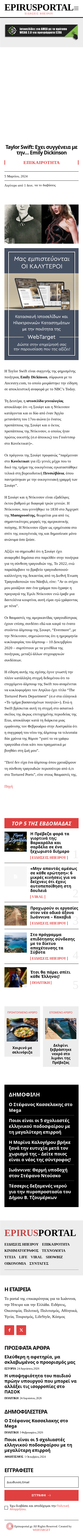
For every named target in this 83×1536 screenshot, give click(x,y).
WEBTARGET (41, 1530)
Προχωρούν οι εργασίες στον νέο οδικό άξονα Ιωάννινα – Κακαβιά (54, 912)
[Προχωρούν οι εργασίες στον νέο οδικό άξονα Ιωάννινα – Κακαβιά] (15, 916)
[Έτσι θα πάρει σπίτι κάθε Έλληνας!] (15, 977)
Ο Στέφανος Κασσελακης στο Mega (40, 1107)
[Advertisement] (41, 91)
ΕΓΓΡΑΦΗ (39, 1495)
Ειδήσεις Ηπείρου (49, 857)
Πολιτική (41, 983)
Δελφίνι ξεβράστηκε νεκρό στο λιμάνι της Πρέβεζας (60, 1054)
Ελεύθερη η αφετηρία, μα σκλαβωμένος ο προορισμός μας (39, 1359)
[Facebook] (8, 198)
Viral (38, 897)
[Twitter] (19, 198)
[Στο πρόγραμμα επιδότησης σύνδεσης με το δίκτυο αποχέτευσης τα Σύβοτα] (15, 942)
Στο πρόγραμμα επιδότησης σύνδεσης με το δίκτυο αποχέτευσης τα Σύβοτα (52, 943)
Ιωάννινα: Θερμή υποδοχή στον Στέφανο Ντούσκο (38, 1173)
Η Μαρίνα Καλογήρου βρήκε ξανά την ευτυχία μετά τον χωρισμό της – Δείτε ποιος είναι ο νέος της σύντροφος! (40, 1151)
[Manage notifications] (9, 1526)
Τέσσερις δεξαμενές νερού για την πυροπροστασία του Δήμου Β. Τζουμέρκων (40, 1191)
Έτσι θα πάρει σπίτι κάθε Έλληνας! (50, 974)
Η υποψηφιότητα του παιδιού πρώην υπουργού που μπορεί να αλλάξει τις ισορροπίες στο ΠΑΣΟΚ (40, 1384)
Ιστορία (10, 1368)
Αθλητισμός (13, 1456)
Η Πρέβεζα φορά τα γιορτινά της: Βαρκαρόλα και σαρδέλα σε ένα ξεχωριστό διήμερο (49, 842)
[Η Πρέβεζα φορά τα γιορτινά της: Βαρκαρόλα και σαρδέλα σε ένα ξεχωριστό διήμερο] (15, 842)
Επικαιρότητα (41, 162)
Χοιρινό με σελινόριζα (22, 1050)
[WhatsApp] (39, 198)
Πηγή (8, 786)
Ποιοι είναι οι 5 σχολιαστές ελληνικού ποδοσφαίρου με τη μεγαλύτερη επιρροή (39, 1126)
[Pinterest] (29, 198)
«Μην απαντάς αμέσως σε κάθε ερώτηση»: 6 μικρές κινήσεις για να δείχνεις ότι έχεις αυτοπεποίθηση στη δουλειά (53, 879)
